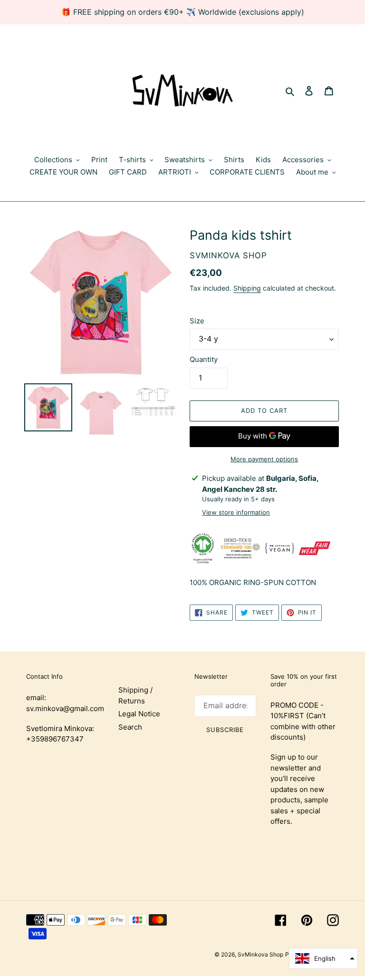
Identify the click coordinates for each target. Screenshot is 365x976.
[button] (323, 958)
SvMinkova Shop (260, 954)
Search (130, 727)
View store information (236, 512)
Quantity (204, 359)
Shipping (247, 288)
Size (197, 320)
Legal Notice (139, 713)
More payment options (264, 459)
